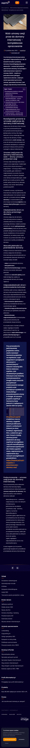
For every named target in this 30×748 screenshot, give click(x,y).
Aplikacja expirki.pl (7, 604)
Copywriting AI (6, 633)
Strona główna (5, 7)
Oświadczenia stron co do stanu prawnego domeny (14, 103)
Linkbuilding (5, 630)
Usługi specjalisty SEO (8, 636)
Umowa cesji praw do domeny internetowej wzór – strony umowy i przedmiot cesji (14, 98)
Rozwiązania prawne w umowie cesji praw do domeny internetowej (14, 93)
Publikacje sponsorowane (9, 642)
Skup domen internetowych (10, 663)
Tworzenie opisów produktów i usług (13, 595)
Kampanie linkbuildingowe (9, 589)
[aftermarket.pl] (4, 714)
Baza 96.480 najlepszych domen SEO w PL (14, 691)
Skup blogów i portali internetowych (12, 666)
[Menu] (26, 3)
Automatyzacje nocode (8, 583)
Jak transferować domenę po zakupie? (13, 701)
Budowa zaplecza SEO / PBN (10, 668)
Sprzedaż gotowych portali (10, 657)
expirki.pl (22, 50)
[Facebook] (12, 568)
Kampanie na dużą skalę (9, 639)
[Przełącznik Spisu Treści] (23, 89)
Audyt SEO (5, 592)
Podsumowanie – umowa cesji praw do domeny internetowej (14, 114)
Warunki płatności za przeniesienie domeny (12, 106)
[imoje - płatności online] (24, 719)
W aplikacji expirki (13, 417)
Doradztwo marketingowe (9, 580)
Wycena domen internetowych (11, 621)
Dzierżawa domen (7, 618)
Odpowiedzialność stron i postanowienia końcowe (12, 110)
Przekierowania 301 (7, 616)
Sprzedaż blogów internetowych (11, 660)
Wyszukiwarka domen (8, 654)
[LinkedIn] (17, 568)
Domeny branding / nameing (10, 613)
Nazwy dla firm (6, 610)
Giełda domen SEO (7, 607)
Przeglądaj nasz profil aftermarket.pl (12, 682)
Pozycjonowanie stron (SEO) (10, 645)
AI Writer (4, 586)
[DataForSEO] (12, 714)
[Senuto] (19, 714)
